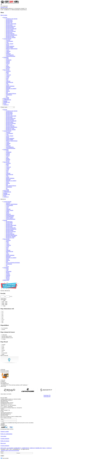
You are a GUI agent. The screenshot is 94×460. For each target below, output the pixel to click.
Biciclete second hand (11, 31)
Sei (6, 96)
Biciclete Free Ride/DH (11, 28)
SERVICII (32, 448)
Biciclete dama (9, 25)
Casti (7, 64)
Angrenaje (8, 71)
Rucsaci (7, 68)
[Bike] (10, 3)
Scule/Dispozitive (10, 54)
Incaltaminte (8, 59)
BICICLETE (3, 448)
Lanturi (7, 84)
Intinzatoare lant (9, 82)
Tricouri (7, 63)
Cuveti (7, 77)
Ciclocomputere (9, 41)
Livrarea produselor (5, 445)
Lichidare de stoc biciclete (11, 18)
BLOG (4, 103)
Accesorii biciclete (7, 38)
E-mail (2, 421)
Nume (2, 419)
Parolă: (18, 453)
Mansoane (8, 87)
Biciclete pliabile (9, 30)
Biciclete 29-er (9, 20)
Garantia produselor (5, 438)
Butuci (7, 72)
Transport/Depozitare (10, 56)
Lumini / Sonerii (9, 43)
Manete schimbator (10, 86)
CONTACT (6, 104)
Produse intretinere (10, 46)
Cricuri (7, 49)
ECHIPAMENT (17, 448)
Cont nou (3, 7)
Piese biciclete (6, 69)
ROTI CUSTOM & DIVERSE (13, 262)
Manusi (7, 66)
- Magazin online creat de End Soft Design (10, 450)
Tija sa (7, 97)
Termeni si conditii (5, 431)
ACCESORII (10, 448)
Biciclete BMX (9, 21)
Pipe (7, 92)
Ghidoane (8, 81)
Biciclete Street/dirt (10, 33)
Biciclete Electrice (10, 27)
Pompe (7, 44)
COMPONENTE (7, 99)
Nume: (2, 453)
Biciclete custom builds (11, 23)
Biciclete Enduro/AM (10, 26)
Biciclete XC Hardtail (10, 37)
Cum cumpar (3, 436)
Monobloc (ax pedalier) (11, 88)
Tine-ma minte (5, 458)
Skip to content (4, 15)
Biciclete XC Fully (10, 36)
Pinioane (8, 91)
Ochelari (8, 61)
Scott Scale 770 (47, 395)
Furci (7, 79)
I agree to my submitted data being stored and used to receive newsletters (17, 422)
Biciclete (5, 17)
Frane (7, 78)
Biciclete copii (9, 22)
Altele (7, 58)
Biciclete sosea (9, 32)
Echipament (5, 57)
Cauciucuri (8, 74)
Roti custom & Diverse (11, 93)
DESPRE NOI (6, 102)
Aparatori (8, 40)
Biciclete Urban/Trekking (11, 35)
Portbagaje (8, 53)
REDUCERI (6, 98)
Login (6, 7)
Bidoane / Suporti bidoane (11, 48)
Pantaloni (8, 67)
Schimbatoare (9, 94)
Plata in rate (3, 443)
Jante (7, 83)
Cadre (7, 73)
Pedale (7, 89)
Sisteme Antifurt (9, 47)
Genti (7, 42)
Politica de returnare (5, 441)
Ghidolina (8, 51)
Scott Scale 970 (47, 396)
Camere (7, 76)
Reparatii (5, 101)
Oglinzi (7, 52)
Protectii (8, 62)
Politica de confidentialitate (6, 433)
